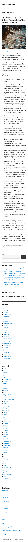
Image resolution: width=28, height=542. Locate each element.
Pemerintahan (7, 441)
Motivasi (5, 430)
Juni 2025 (5, 327)
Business (10, 245)
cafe (4, 385)
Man (4, 425)
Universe (4, 246)
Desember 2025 (7, 318)
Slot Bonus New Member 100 (9, 516)
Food (4, 403)
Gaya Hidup (6, 408)
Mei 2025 (5, 329)
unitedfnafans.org (6, 52)
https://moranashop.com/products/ (11, 530)
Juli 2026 (5, 308)
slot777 (4, 519)
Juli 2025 (5, 325)
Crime (5, 392)
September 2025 (7, 323)
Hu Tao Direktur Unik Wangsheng (12, 271)
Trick (4, 472)
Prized (21, 245)
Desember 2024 (7, 338)
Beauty (5, 375)
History (5, 412)
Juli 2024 (5, 347)
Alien (4, 368)
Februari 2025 (7, 334)
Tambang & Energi (8, 467)
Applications (6, 374)
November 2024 (7, 340)
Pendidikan (6, 443)
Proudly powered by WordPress (16, 539)
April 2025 (6, 330)
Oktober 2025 (7, 321)
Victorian (5, 476)
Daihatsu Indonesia (8, 394)
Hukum (5, 414)
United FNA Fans (8, 4)
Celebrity (5, 386)
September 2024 (7, 343)
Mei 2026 (5, 312)
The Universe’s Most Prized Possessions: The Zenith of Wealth (13, 20)
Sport (4, 461)
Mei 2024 (5, 351)
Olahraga (5, 438)
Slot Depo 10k (5, 497)
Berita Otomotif (7, 379)
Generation (6, 410)
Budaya (5, 381)
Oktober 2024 (7, 341)
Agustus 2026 (7, 307)
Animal (5, 370)
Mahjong (4, 512)
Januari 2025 (6, 336)
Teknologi (6, 469)
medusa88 (4, 534)
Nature (5, 436)
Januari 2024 (6, 358)
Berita (5, 377)
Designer (5, 396)
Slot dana (4, 505)
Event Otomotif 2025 (8, 399)
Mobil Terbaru (7, 427)
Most (14, 245)
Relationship (6, 445)
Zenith (11, 246)
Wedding (5, 478)
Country (5, 390)
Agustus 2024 (6, 345)
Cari (3, 254)
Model (5, 428)
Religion (5, 447)
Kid (4, 418)
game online (6, 407)
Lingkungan (6, 421)
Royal (4, 449)
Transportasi (6, 471)
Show (4, 458)
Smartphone (6, 460)
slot (3, 523)
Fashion (5, 401)
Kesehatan (6, 416)
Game (4, 405)
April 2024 (6, 352)
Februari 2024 (7, 356)
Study (4, 463)
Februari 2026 (7, 314)
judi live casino (6, 501)
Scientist (5, 450)
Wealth (7, 246)
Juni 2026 (5, 310)
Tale (4, 465)
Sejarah (5, 452)
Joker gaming (5, 508)
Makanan (5, 423)
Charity (5, 388)
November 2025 (7, 319)
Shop (4, 454)
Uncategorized (7, 474)
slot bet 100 (5, 490)
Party (4, 439)
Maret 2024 (6, 354)
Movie (5, 432)
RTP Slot (4, 494)
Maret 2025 (6, 332)
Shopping (5, 456)
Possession (17, 245)
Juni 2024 (5, 349)
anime (5, 372)
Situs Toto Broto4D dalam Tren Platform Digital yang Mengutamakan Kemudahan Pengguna (14, 278)
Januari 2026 (6, 316)
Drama (5, 397)
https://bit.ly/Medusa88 (8, 527)
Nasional (5, 434)
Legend (5, 419)
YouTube (5, 480)
